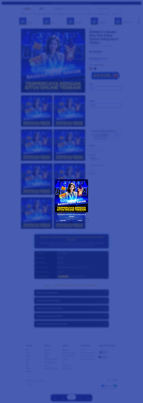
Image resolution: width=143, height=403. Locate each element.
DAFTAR (63, 220)
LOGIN (80, 220)
